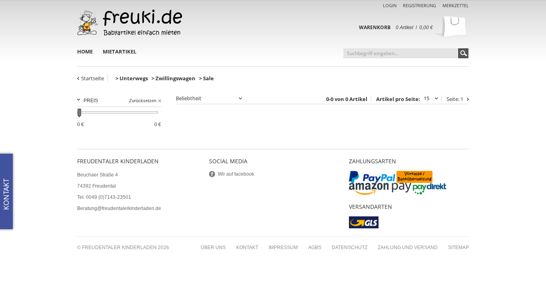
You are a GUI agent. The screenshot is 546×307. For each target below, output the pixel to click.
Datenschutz (349, 247)
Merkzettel (455, 5)
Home (85, 51)
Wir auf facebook (236, 174)
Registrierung (419, 5)
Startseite (92, 78)
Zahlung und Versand (408, 247)
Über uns (213, 247)
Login (390, 5)
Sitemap (458, 247)
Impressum (283, 247)
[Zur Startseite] (129, 23)
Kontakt (247, 247)
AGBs (314, 247)
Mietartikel (119, 51)
